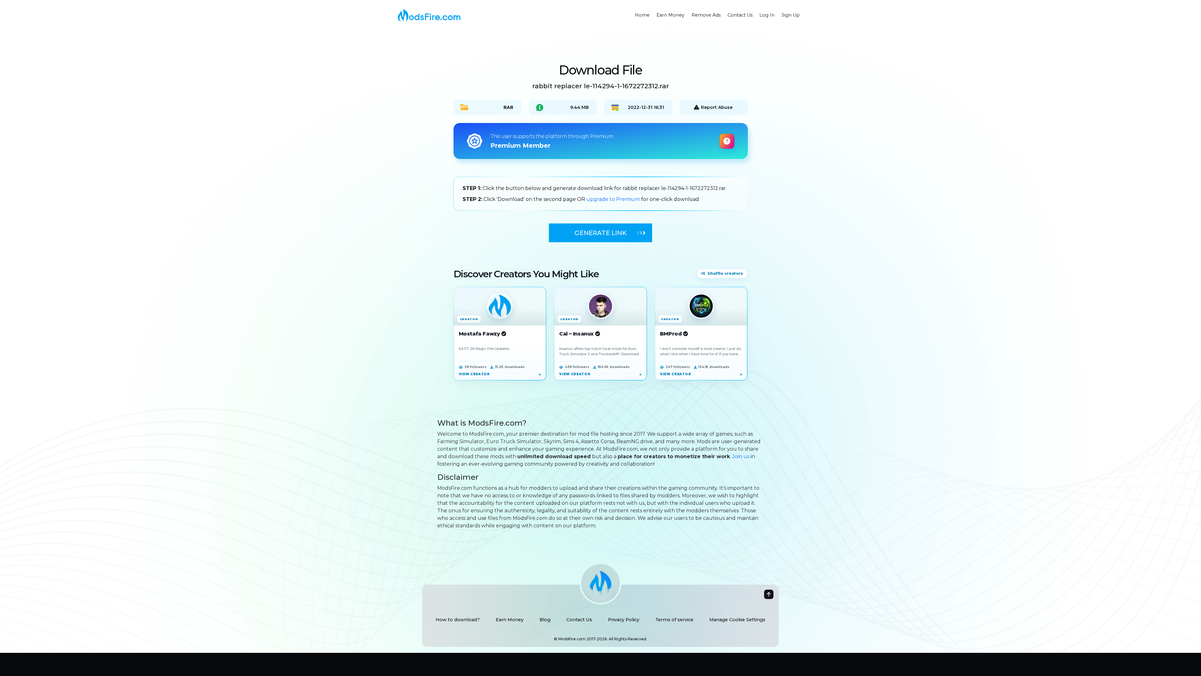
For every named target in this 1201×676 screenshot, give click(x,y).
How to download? (458, 619)
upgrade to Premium (613, 199)
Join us (740, 456)
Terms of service (674, 619)
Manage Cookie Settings (737, 619)
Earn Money (510, 619)
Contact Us (579, 619)
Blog (545, 619)
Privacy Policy (623, 619)
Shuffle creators (725, 273)
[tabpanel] (600, 194)
